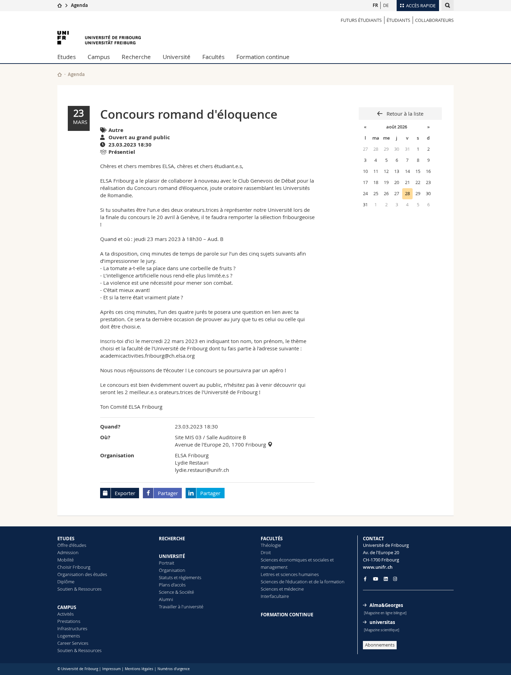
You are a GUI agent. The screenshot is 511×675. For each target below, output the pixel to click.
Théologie (271, 545)
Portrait (166, 563)
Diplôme (65, 581)
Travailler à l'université (181, 606)
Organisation (172, 570)
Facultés (213, 57)
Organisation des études (82, 574)
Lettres (268, 574)
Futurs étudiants (361, 20)
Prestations (68, 621)
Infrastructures (72, 628)
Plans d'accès (172, 585)
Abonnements (380, 645)
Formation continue (263, 57)
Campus (99, 57)
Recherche (136, 57)
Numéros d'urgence (173, 669)
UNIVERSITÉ (172, 556)
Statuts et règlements (180, 577)
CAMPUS (66, 607)
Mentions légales (139, 669)
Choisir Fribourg (73, 567)
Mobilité (65, 560)
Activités (65, 614)
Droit (266, 552)
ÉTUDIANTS (398, 20)
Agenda (79, 5)
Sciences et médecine (282, 589)
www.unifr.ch (377, 567)
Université (176, 57)
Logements (68, 636)
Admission (68, 552)
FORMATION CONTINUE (287, 614)
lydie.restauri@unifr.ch (202, 469)
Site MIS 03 (188, 437)
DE (386, 5)
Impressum (111, 669)
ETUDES (65, 538)
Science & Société (176, 592)
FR (375, 5)
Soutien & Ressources (79, 589)
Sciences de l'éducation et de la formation (302, 581)
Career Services (72, 643)
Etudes (66, 57)
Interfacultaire (275, 596)
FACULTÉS (272, 538)
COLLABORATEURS (434, 20)
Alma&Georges (386, 605)
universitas (382, 622)
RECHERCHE (172, 538)
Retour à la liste (404, 113)
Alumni (166, 599)
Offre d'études (71, 545)
